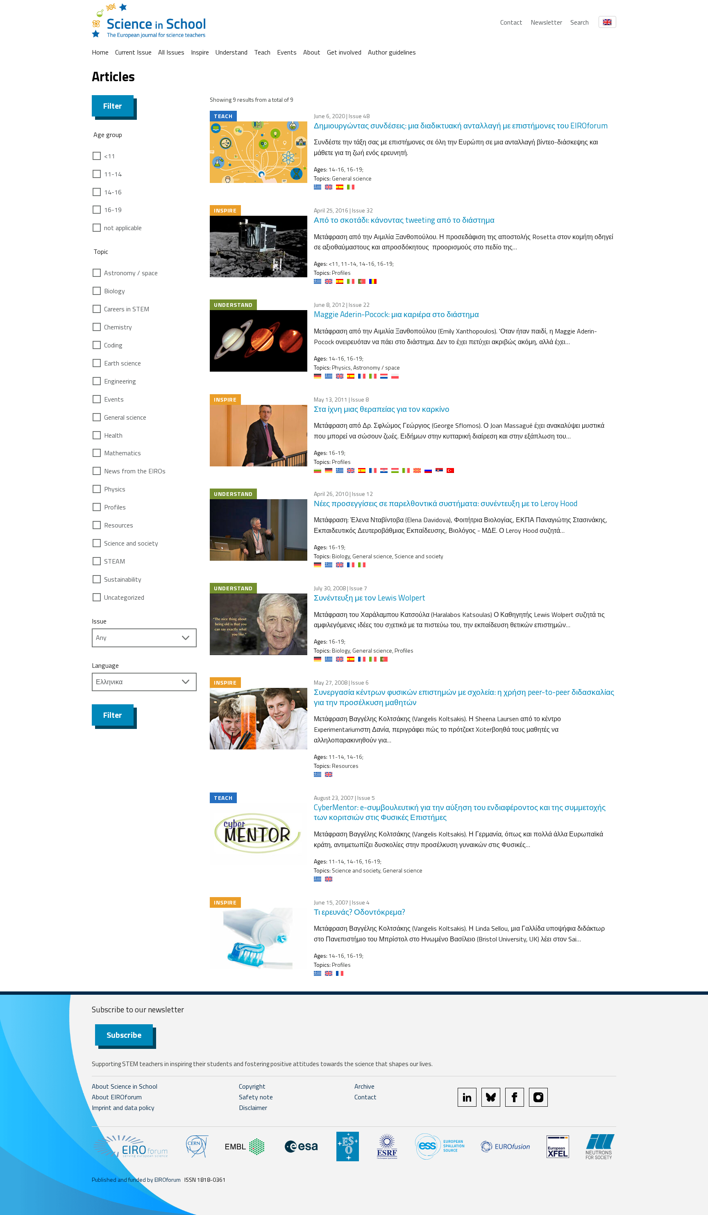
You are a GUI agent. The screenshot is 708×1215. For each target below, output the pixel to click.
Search (579, 22)
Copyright (252, 1086)
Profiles (115, 507)
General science (125, 417)
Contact (511, 22)
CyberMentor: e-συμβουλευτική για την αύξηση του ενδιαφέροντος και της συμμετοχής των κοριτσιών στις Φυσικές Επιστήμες (460, 812)
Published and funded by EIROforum (136, 1179)
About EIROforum (117, 1097)
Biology (114, 291)
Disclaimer (253, 1107)
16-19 (113, 210)
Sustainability (122, 579)
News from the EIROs (135, 471)
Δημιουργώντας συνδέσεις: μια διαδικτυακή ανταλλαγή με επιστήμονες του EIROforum (461, 125)
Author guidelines (392, 52)
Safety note (256, 1097)
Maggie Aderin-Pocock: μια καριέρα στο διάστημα (396, 314)
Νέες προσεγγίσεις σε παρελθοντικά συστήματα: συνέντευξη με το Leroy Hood (446, 503)
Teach (262, 52)
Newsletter (546, 22)
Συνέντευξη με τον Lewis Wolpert (369, 597)
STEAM (114, 561)
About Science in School (124, 1086)
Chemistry (118, 327)
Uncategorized (124, 597)
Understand (231, 52)
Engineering (120, 381)
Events (287, 52)
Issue (99, 621)
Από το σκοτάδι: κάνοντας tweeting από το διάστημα (404, 220)
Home (100, 52)
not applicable (123, 228)
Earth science (122, 363)
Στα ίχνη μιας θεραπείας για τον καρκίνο (381, 409)
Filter (112, 105)
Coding (113, 345)
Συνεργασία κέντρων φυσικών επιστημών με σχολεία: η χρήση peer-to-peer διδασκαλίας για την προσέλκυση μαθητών (464, 697)
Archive (364, 1086)
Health (113, 435)
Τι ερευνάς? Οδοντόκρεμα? (359, 912)
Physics (114, 489)
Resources (118, 525)
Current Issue (133, 52)
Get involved (344, 52)
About (311, 52)
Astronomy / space (131, 273)
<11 (109, 156)
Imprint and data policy (123, 1107)
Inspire (200, 52)
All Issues (171, 52)
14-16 (113, 192)
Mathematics (122, 453)
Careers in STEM (126, 309)
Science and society (131, 543)
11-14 (113, 174)
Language (105, 665)
